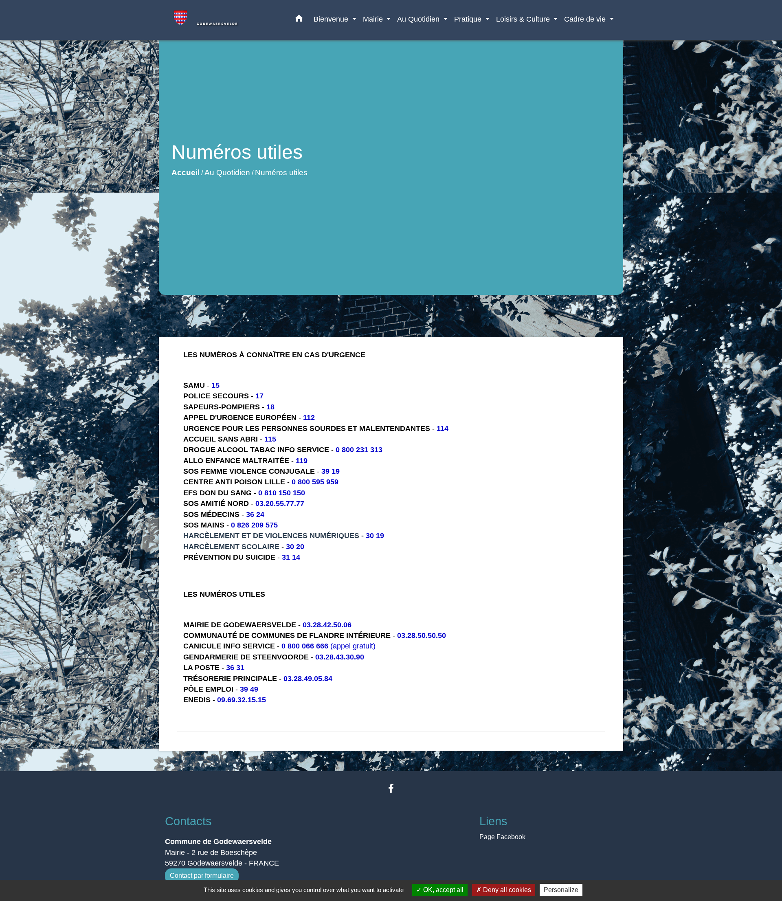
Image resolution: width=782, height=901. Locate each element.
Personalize (561, 889)
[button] (299, 20)
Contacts (188, 821)
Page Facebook (502, 836)
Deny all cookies (506, 889)
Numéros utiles (281, 172)
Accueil (185, 172)
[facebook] (391, 788)
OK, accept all (442, 889)
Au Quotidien (227, 172)
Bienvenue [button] (332, 19)
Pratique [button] (468, 19)
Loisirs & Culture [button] (524, 19)
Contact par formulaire (202, 875)
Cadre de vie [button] (586, 19)
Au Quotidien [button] (419, 19)
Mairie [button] (374, 19)
